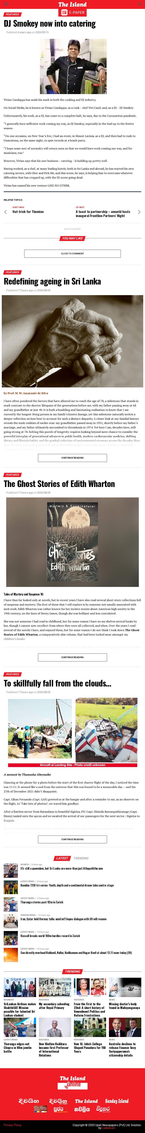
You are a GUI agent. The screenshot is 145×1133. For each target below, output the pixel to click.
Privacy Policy (12, 1125)
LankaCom (108, 1128)
